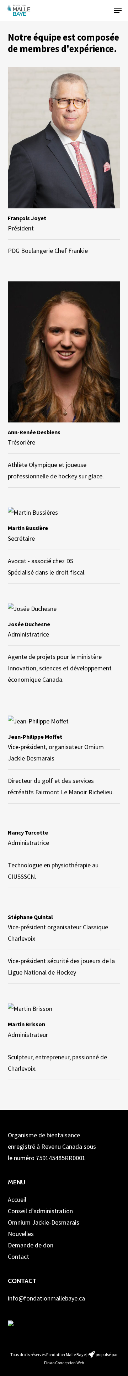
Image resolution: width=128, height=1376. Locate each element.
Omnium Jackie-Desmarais (43, 1222)
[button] (118, 10)
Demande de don (30, 1245)
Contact (18, 1256)
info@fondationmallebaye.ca (46, 1298)
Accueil (17, 1199)
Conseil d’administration (40, 1211)
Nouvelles (21, 1234)
